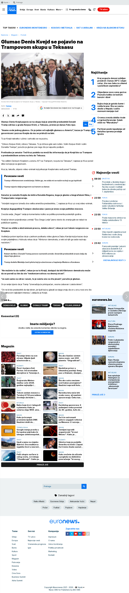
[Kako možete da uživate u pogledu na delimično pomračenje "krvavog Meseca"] (50, 455)
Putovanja (16, 562)
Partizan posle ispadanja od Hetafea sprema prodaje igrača (111, 131)
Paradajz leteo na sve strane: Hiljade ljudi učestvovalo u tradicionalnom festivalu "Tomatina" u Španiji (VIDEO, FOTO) (28, 358)
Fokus (104, 198)
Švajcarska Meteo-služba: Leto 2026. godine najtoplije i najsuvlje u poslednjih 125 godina (29, 382)
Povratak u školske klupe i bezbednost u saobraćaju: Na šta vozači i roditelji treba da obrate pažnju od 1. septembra (114, 187)
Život (19, 353)
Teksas (56, 305)
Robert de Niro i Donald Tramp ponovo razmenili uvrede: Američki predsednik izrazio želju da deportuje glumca (45, 255)
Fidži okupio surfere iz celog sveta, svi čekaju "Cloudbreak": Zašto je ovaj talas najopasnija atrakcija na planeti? (28, 456)
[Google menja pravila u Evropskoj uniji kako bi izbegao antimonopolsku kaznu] (8, 430)
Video (14, 570)
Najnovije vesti (34, 540)
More (58, 10)
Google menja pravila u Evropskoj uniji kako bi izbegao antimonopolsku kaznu (28, 432)
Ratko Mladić (39, 501)
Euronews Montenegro (33, 28)
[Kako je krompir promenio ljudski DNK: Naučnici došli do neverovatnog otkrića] (8, 418)
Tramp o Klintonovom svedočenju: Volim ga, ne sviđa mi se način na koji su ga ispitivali (43, 180)
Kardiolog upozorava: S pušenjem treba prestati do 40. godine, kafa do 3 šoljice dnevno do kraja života (70, 407)
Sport (14, 555)
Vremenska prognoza (37, 544)
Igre (29, 548)
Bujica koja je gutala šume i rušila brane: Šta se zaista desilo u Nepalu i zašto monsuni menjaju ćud (110, 107)
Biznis (43, 10)
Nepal (92, 501)
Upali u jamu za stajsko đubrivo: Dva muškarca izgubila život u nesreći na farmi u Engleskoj (28, 444)
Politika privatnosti (55, 548)
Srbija (22, 10)
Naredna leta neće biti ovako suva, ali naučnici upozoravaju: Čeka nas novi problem (70, 395)
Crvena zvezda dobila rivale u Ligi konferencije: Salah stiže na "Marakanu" (111, 120)
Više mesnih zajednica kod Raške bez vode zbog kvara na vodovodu (114, 234)
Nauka (61, 353)
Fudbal (56, 507)
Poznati (23, 35)
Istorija (20, 403)
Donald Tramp (40, 305)
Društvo (106, 179)
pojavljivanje (72, 305)
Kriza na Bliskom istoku (110, 28)
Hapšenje (82, 507)
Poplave (68, 507)
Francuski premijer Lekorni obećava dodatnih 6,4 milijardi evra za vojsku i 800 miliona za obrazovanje (114, 251)
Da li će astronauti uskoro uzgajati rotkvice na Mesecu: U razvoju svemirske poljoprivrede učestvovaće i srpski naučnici (71, 419)
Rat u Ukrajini (84, 28)
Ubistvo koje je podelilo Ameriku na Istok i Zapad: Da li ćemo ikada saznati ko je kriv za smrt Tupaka (71, 444)
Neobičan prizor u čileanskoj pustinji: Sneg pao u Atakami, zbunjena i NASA (70, 370)
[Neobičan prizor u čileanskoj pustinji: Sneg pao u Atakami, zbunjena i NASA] (50, 369)
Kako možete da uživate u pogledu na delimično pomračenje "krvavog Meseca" (70, 456)
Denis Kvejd (9, 305)
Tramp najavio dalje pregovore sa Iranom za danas (27, 187)
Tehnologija (22, 427)
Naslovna (4, 35)
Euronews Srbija (57, 501)
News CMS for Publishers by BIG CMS (64, 590)
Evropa (30, 10)
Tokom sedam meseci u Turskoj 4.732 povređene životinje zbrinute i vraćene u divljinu (29, 395)
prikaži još (42, 465)
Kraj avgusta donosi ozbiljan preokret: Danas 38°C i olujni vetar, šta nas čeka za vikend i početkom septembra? (112, 82)
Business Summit (18, 577)
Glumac (24, 305)
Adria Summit (17, 580)
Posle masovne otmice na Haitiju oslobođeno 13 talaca (114, 220)
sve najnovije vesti (113, 260)
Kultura (50, 10)
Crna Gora (16, 573)
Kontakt (51, 555)
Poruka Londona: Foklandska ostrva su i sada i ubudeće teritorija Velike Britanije (112, 205)
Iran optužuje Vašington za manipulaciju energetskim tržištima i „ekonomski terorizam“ (114, 381)
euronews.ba (102, 300)
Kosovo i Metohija (61, 28)
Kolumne (15, 566)
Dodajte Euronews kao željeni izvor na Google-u (63, 108)
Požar (45, 507)
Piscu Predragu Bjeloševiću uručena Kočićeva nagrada (116, 327)
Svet (37, 10)
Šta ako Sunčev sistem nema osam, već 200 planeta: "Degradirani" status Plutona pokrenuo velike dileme (70, 358)
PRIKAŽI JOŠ (97, 395)
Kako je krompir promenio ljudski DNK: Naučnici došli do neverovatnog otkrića (27, 419)
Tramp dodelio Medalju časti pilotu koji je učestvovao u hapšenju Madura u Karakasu (42, 262)
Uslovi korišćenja (55, 544)
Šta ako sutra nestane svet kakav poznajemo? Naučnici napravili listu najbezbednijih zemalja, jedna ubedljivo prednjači (71, 382)
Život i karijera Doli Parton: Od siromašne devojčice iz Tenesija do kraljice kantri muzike (28, 370)
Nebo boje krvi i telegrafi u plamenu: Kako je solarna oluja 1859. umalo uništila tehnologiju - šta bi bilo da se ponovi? (29, 407)
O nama (51, 540)
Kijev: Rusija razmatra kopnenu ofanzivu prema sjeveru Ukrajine (116, 363)
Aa (86, 124)
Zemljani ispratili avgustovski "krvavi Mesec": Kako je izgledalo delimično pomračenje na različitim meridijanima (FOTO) (70, 432)
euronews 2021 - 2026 (63, 587)
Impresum (52, 537)
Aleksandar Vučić (77, 501)
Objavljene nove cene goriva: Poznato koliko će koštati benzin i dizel (112, 94)
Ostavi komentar (42, 332)
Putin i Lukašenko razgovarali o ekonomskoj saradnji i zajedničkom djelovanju (116, 345)
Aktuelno (106, 229)
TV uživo (31, 537)
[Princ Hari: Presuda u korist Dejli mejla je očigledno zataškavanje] (3, 296)
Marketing (52, 551)
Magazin (14, 35)
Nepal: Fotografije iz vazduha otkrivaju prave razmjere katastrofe (117, 311)
